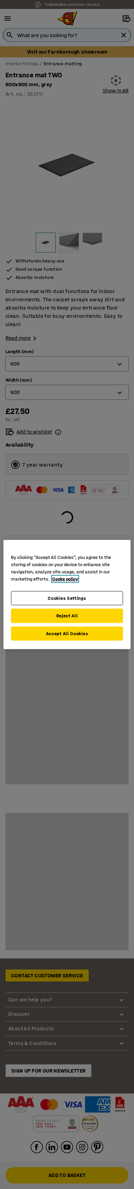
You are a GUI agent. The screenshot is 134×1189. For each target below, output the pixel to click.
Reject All (67, 616)
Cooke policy (65, 579)
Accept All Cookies (67, 633)
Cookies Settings (67, 598)
